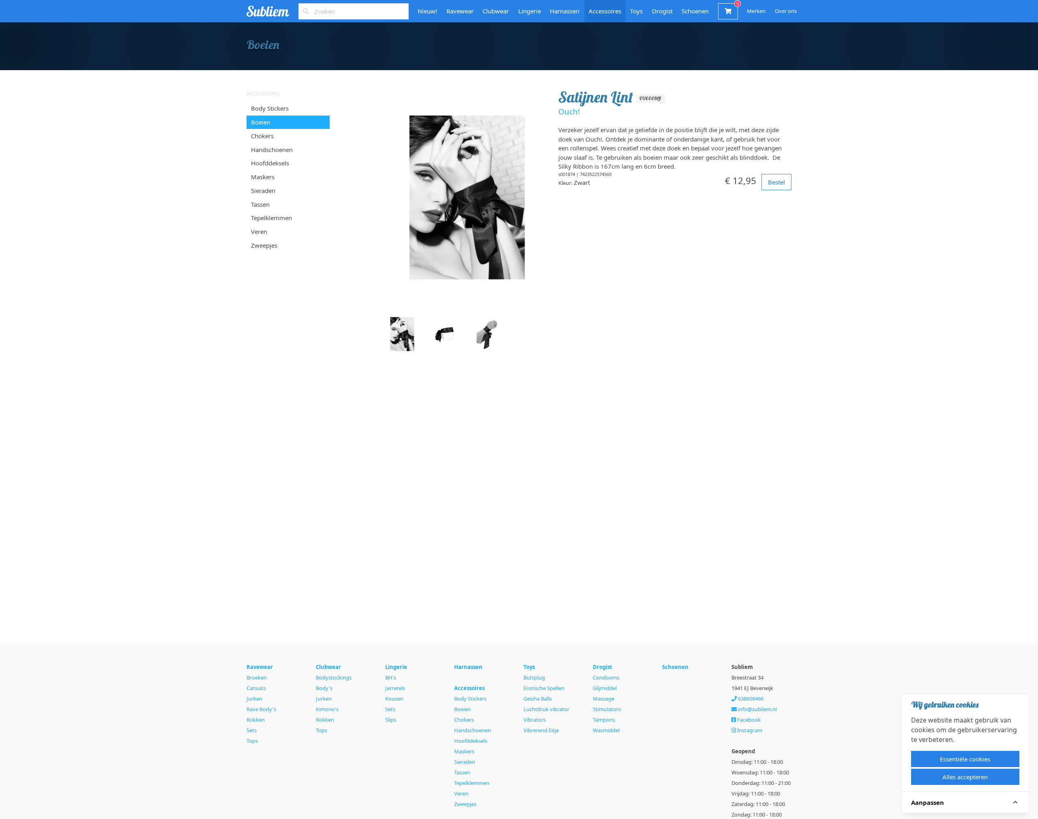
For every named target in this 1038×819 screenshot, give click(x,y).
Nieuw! (427, 11)
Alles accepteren (965, 777)
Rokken (256, 719)
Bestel (776, 182)
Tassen (260, 204)
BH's (390, 677)
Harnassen (564, 11)
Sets (252, 730)
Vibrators (534, 719)
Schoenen (695, 11)
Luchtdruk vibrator (546, 709)
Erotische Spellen (543, 688)
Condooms (606, 677)
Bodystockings (334, 677)
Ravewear (460, 11)
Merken (756, 11)
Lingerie (529, 11)
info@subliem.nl (757, 709)
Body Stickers (270, 108)
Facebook (748, 719)
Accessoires (605, 11)
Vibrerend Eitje (541, 730)
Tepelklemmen (271, 218)
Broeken (257, 677)
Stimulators (607, 709)
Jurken (254, 698)
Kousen (394, 698)
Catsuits (256, 688)
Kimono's (327, 709)
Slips (390, 719)
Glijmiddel (605, 688)
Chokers (262, 136)
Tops (252, 740)
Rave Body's (261, 709)
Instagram (749, 730)
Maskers (263, 177)
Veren (259, 231)
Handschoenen (272, 149)
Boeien (260, 122)
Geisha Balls (537, 698)
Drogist (662, 11)
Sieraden (263, 191)
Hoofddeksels (270, 163)
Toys (636, 11)
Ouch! (569, 111)
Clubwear (496, 11)
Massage (603, 698)
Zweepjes (264, 245)
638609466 (750, 698)
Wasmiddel (606, 730)
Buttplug (534, 677)
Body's (324, 688)
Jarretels (395, 688)
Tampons (604, 719)
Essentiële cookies (965, 759)
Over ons (786, 11)
